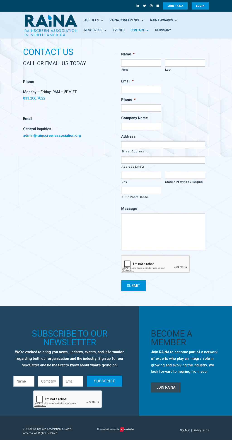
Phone (128, 99)
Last (168, 69)
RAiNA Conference (125, 20)
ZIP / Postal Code (134, 197)
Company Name (134, 118)
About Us (91, 20)
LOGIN (200, 5)
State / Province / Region (184, 182)
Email (127, 81)
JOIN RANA (175, 5)
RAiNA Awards (161, 20)
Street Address (132, 151)
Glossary (163, 30)
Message (129, 208)
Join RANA (165, 387)
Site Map (185, 430)
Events (119, 30)
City (124, 182)
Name (128, 54)
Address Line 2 (132, 166)
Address (128, 136)
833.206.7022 (34, 98)
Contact (137, 30)
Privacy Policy (201, 430)
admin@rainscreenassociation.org (52, 135)
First (124, 69)
